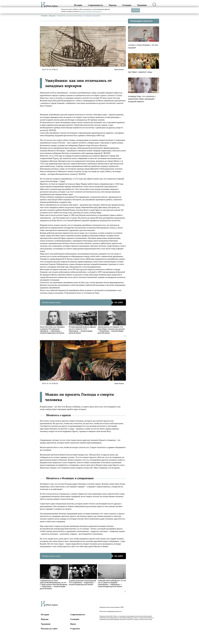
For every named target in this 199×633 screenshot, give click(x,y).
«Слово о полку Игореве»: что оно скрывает (143, 46)
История (78, 5)
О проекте (75, 628)
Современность (95, 5)
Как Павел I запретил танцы (140, 72)
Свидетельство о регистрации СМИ (112, 607)
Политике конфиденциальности (90, 11)
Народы (112, 5)
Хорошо (135, 10)
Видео (73, 624)
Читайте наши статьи (82, 302)
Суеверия (126, 5)
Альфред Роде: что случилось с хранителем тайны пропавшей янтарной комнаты (142, 99)
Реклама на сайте (49, 628)
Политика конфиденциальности (111, 611)
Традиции (142, 5)
